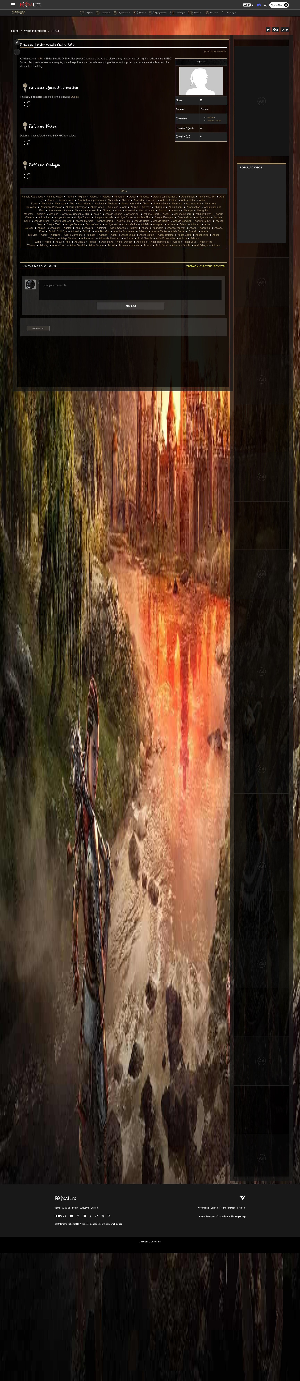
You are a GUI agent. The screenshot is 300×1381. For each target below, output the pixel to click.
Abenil (146, 203)
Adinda (183, 238)
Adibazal (129, 238)
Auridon (211, 117)
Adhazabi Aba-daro (109, 238)
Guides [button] (213, 13)
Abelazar (113, 203)
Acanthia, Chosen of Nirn (76, 214)
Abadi (132, 196)
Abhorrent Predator (51, 207)
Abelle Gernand (130, 203)
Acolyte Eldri (144, 217)
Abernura (177, 203)
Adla (68, 241)
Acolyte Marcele (84, 221)
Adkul (59, 241)
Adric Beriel (162, 245)
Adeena (143, 231)
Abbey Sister (188, 200)
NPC (40, 58)
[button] (248, 5)
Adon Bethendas (160, 241)
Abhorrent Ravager (76, 207)
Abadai (107, 196)
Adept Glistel (184, 234)
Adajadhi (55, 227)
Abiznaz (146, 207)
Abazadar (139, 200)
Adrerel (148, 245)
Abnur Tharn (175, 207)
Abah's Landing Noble (165, 196)
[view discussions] (268, 29)
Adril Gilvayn (201, 245)
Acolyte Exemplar (164, 217)
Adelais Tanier (159, 231)
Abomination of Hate (59, 210)
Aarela (70, 196)
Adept (114, 234)
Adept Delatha (166, 234)
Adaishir (42, 227)
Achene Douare (182, 214)
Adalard (88, 227)
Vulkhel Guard (214, 120)
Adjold (48, 241)
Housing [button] (230, 13)
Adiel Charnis (145, 238)
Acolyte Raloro (161, 221)
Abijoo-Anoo (97, 207)
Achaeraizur (132, 214)
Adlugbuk (79, 241)
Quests (75, 96)
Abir (124, 207)
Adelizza (55, 234)
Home (15, 30)
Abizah (134, 207)
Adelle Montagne (73, 234)
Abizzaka (160, 207)
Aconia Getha (129, 224)
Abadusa (144, 196)
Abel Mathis (84, 203)
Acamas (53, 214)
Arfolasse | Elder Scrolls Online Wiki (48, 45)
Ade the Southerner (124, 231)
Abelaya (99, 203)
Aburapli (188, 210)
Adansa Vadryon (176, 227)
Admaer (93, 241)
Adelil (44, 234)
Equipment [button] (160, 13)
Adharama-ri (88, 238)
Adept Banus (128, 234)
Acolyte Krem (41, 221)
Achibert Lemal (203, 214)
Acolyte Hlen (203, 217)
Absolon (163, 210)
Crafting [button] (179, 13)
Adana (145, 227)
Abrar (118, 210)
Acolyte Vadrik (93, 224)
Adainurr (195, 224)
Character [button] (123, 13)
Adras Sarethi (77, 245)
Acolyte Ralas (141, 221)
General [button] (105, 13)
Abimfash (113, 207)
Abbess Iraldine (168, 200)
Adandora (158, 227)
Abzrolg (41, 214)
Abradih (107, 210)
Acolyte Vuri (111, 224)
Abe (72, 203)
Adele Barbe (178, 231)
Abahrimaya (188, 196)
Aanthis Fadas (55, 196)
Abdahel (46, 203)
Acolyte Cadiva (82, 217)
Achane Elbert (151, 214)
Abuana (175, 210)
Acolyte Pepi (123, 221)
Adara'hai (205, 227)
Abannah (113, 200)
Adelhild (193, 231)
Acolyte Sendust (182, 221)
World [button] (196, 13)
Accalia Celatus (113, 214)
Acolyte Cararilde (103, 217)
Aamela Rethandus (32, 196)
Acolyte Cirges (125, 217)
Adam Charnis (118, 227)
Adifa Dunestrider (165, 238)
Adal (78, 227)
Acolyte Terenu (73, 224)
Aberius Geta (160, 203)
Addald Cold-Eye (58, 231)
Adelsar (91, 234)
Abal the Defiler (207, 196)
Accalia (97, 214)
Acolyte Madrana (62, 221)
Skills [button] (141, 13)
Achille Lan (44, 217)
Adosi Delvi (190, 241)
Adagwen (158, 224)
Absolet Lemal (147, 210)
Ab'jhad (82, 196)
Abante (126, 200)
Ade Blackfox (102, 231)
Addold (75, 231)
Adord (176, 241)
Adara (192, 227)
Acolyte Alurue (62, 217)
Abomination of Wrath (87, 210)
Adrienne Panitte (181, 245)
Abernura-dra (193, 203)
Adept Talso (202, 234)
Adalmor (101, 227)
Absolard (130, 210)
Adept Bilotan (146, 234)
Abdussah (60, 203)
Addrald (87, 231)
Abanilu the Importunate (90, 200)
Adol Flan (141, 241)
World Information (35, 30)
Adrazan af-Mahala (129, 245)
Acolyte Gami (185, 217)
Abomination (193, 207)
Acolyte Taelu (54, 224)
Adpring (44, 245)
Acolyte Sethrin (203, 221)
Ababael (94, 196)
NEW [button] (88, 13)
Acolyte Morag (105, 221)
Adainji (183, 224)
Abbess (152, 200)
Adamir (134, 227)
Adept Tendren (69, 238)
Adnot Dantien (124, 241)
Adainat (171, 224)
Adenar (103, 234)
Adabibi (145, 224)
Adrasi (111, 245)
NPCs (55, 30)
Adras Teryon (96, 245)
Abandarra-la (66, 200)
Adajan (68, 227)
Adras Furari (59, 245)
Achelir (166, 214)
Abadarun (120, 196)
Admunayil (107, 241)
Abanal (51, 200)
